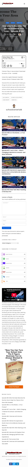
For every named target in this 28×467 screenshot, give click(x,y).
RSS (22, 79)
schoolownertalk (14, 109)
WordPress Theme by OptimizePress (14, 459)
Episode (13, 22)
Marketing (19, 22)
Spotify (20, 77)
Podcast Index (16, 79)
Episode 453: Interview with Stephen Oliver (13, 432)
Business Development (16, 97)
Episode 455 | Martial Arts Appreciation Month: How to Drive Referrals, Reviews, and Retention (14, 172)
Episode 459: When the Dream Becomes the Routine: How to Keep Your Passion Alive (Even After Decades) (13, 400)
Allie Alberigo (6, 97)
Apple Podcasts (12, 77)
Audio (7, 22)
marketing (14, 99)
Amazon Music (6, 79)
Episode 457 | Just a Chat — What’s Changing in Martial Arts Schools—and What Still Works (13, 152)
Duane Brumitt (6, 99)
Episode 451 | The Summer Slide (10, 439)
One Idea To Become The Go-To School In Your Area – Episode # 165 (14, 29)
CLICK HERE (22, 341)
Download (22, 71)
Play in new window (13, 71)
